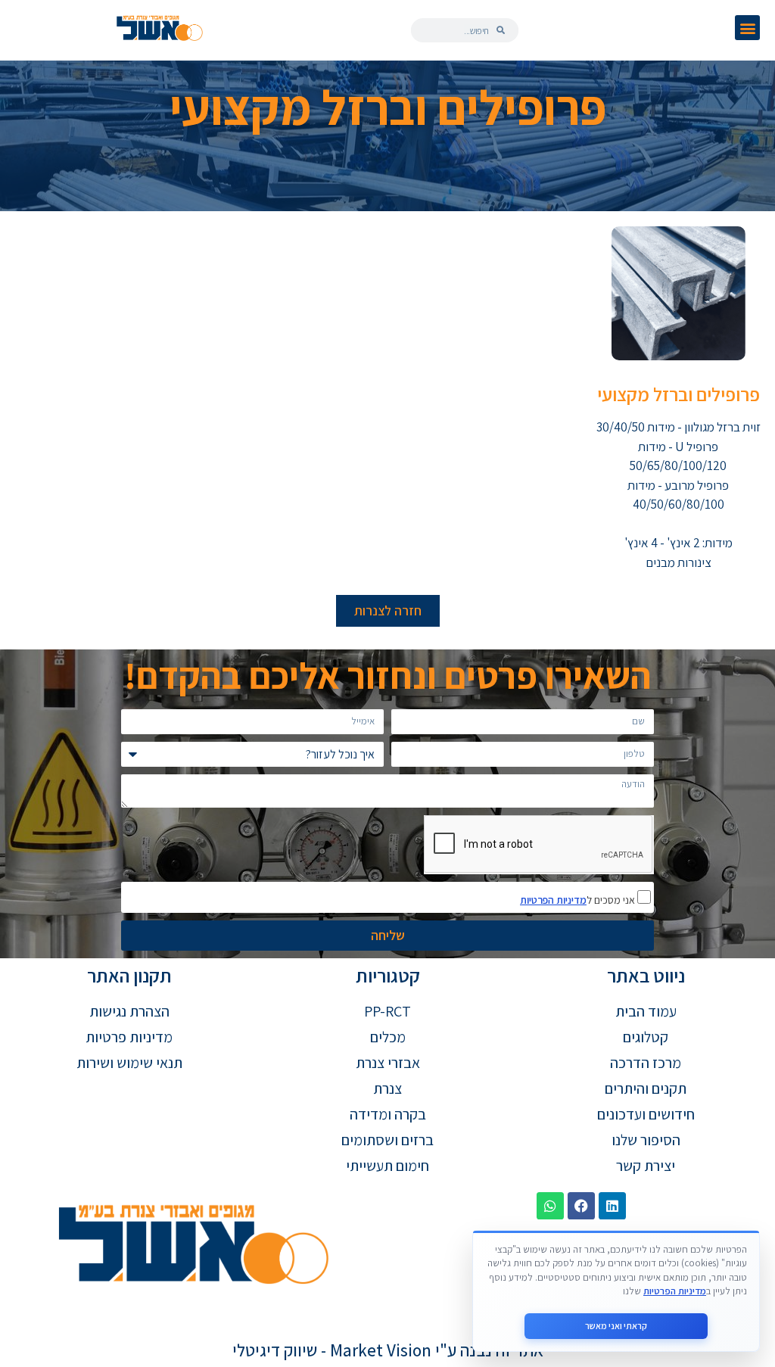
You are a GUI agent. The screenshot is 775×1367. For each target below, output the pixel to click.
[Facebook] (581, 1205)
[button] (747, 27)
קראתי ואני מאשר (616, 1325)
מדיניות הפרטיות (553, 900)
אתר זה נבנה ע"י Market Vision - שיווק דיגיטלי (387, 1350)
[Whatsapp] (550, 1205)
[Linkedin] (612, 1205)
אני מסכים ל (578, 899)
